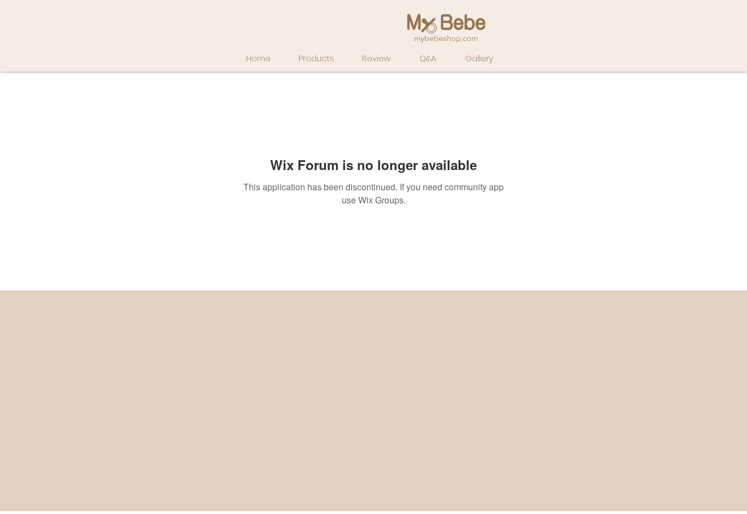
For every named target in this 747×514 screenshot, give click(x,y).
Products (316, 58)
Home (258, 58)
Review (376, 58)
